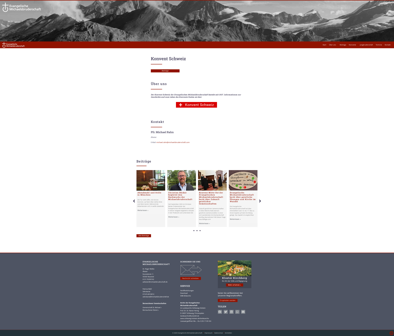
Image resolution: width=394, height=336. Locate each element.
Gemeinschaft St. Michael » (152, 307)
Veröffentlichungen (187, 291)
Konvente (352, 45)
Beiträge (343, 45)
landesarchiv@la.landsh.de (189, 316)
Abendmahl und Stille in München (149, 193)
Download (184, 293)
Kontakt (388, 45)
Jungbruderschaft (366, 45)
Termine (379, 45)
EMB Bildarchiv (185, 296)
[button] (134, 201)
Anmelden (228, 333)
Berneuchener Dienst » (151, 310)
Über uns (332, 45)
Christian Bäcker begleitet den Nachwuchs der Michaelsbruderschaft (180, 196)
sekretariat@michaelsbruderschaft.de (156, 297)
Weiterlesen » (142, 210)
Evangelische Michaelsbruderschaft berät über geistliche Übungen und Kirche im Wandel (243, 197)
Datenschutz (218, 333)
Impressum (208, 333)
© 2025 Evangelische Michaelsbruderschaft (187, 333)
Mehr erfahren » (234, 285)
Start (324, 45)
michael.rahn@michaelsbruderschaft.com (173, 142)
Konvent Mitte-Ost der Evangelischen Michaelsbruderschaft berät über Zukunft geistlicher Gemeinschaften (211, 198)
